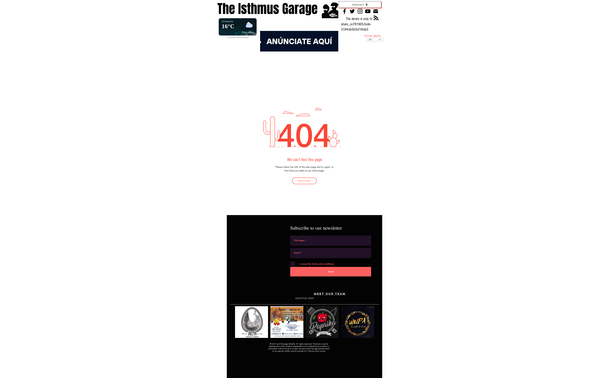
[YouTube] (367, 11)
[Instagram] (360, 11)
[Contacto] (375, 11)
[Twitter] (352, 11)
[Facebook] (344, 11)
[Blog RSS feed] (376, 18)
